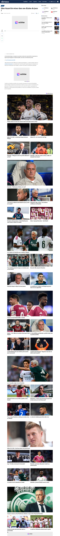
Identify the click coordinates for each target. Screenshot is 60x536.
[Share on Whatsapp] (2, 38)
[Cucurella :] (56, 28)
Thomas (2, 13)
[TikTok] (54, 1)
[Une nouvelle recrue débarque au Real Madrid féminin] (56, 19)
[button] (48, 1)
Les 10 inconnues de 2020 (10, 60)
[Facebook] (49, 1)
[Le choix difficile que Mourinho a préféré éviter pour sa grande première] (56, 32)
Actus (3, 5)
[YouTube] (51, 1)
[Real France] (7, 1)
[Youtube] (54, 12)
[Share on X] (36, 13)
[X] (50, 1)
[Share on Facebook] (35, 13)
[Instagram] (53, 1)
